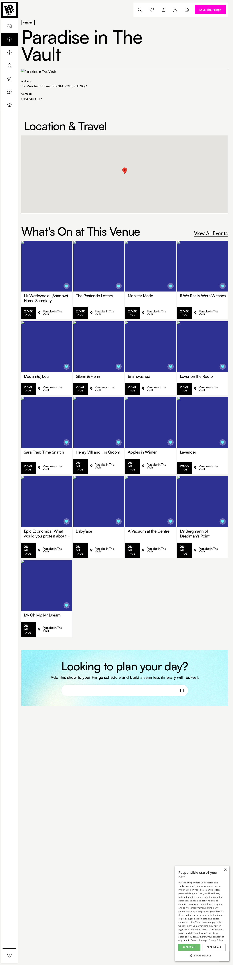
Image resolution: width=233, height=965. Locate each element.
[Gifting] (9, 104)
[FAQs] (9, 52)
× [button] (225, 869)
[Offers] (9, 65)
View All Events (211, 233)
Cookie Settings (199, 940)
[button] (202, 955)
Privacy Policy (215, 940)
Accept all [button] (189, 947)
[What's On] (9, 26)
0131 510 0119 (31, 99)
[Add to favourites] (67, 286)
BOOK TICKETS (54, 313)
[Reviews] (9, 91)
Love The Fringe (210, 9)
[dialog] (202, 913)
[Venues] (9, 39)
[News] (9, 78)
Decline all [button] (214, 947)
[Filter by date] (182, 690)
